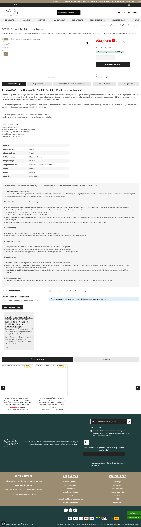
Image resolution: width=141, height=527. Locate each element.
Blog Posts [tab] (128, 84)
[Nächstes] (6, 54)
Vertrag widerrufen (117, 492)
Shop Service (70, 476)
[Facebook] (66, 510)
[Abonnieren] (129, 421)
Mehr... (8, 347)
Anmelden (9, 5)
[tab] (14, 84)
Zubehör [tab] (106, 359)
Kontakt (71, 495)
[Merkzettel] (119, 12)
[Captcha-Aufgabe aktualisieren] (86, 442)
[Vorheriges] (6, 38)
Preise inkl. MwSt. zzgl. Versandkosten (108, 48)
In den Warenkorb (113, 64)
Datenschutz (117, 495)
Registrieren (20, 5)
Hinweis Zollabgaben (70, 502)
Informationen (117, 476)
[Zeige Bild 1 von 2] (49, 77)
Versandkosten (91, 524)
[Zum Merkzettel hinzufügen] (87, 43)
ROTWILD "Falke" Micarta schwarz (17, 398)
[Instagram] (75, 510)
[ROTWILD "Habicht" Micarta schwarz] (51, 59)
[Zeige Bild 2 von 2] (53, 77)
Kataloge (117, 482)
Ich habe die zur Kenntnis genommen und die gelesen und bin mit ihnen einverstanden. (111, 433)
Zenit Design (29, 524)
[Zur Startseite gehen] (12, 12)
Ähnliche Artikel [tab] (37, 359)
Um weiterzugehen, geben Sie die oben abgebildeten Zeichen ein (104, 449)
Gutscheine (70, 489)
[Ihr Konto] (124, 12)
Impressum (117, 502)
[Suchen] (78, 12)
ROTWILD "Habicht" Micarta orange (51, 398)
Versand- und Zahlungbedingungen (70, 499)
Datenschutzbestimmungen (113, 431)
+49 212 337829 (23, 485)
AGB (116, 433)
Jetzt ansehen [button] (95, 5)
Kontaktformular (29, 494)
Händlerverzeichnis (70, 492)
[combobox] (67, 12)
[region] (47, 59)
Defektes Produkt (70, 485)
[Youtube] (70, 510)
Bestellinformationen (70, 482)
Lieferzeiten (117, 485)
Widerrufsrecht (117, 489)
